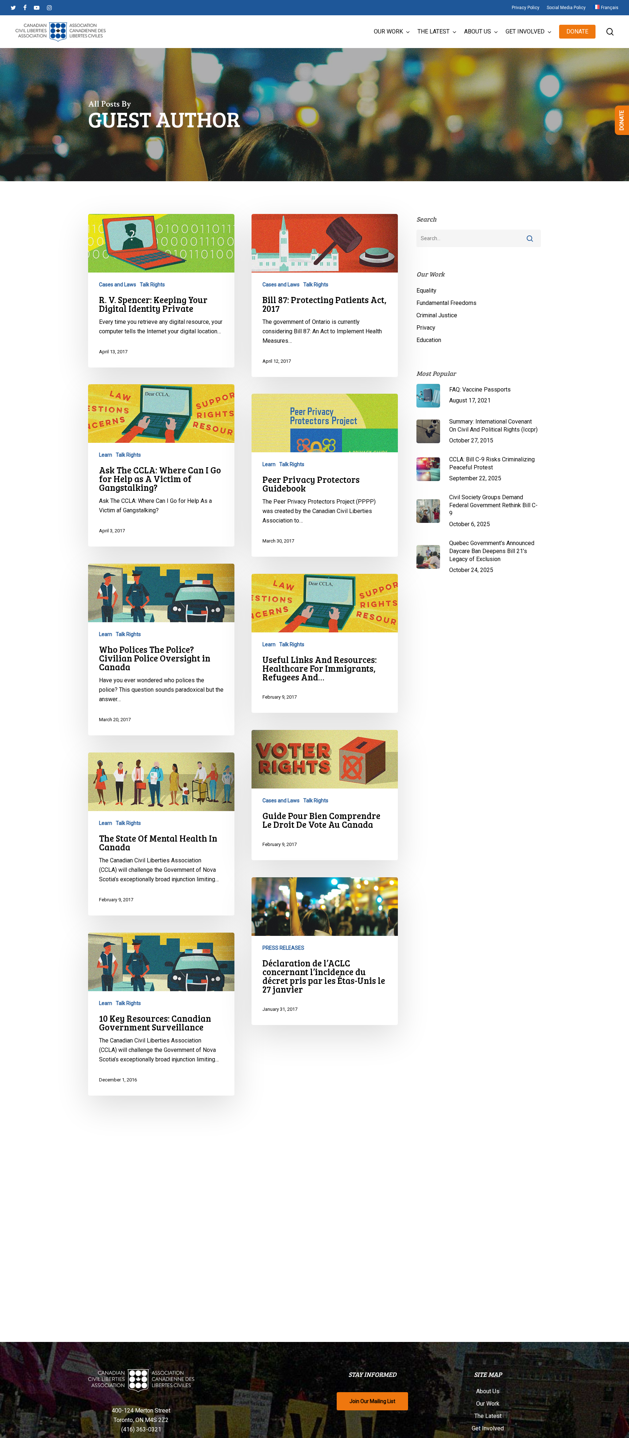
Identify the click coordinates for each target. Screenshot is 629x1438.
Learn (105, 455)
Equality (426, 290)
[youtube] (37, 7)
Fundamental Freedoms (446, 302)
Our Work (487, 1403)
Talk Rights (152, 284)
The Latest (488, 1416)
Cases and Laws (117, 284)
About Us (487, 1391)
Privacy (425, 327)
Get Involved (488, 1428)
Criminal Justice (436, 315)
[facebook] (25, 7)
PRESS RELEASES (283, 948)
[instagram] (49, 7)
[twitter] (13, 7)
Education (428, 340)
